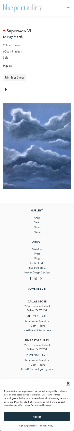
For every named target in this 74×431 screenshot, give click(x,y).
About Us (37, 249)
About (37, 232)
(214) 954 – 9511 (37, 316)
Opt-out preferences (28, 425)
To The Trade (37, 263)
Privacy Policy (46, 425)
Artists (37, 218)
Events (37, 222)
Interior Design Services (37, 272)
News (37, 227)
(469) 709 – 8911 (37, 355)
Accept (37, 417)
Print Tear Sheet (14, 77)
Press (37, 253)
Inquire (7, 66)
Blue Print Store (37, 268)
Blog (37, 258)
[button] (68, 383)
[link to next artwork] (7, 89)
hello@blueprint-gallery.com (37, 369)
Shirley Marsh (13, 36)
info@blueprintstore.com (37, 330)
